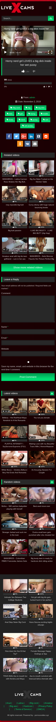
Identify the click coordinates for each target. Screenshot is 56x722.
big (29, 108)
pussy (35, 120)
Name (4, 327)
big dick (41, 108)
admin (32, 97)
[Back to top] (48, 714)
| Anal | (9, 703)
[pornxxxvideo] (23, 8)
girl (21, 114)
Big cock (16, 108)
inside (45, 114)
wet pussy (28, 126)
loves (11, 120)
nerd (23, 120)
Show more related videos (28, 267)
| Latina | (20, 703)
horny (33, 114)
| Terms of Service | (23, 709)
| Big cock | (34, 703)
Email (4, 338)
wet (46, 120)
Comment (5, 293)
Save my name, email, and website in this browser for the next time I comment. (27, 368)
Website (5, 349)
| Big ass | (13, 706)
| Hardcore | (28, 706)
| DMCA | (41, 709)
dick (10, 114)
